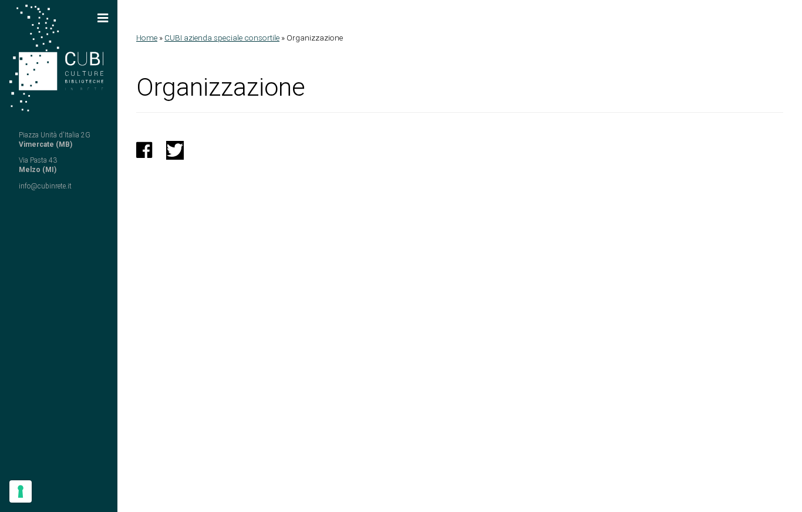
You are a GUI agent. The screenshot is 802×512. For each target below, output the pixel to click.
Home (146, 37)
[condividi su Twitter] (175, 153)
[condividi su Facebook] (144, 153)
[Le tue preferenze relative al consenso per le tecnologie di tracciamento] (20, 491)
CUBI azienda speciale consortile (221, 37)
